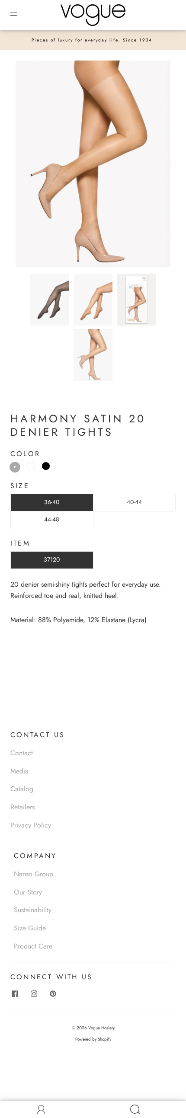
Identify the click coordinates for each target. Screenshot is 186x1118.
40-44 (134, 502)
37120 (52, 559)
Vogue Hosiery (101, 1028)
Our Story (28, 892)
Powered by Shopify (93, 1039)
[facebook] (14, 993)
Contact (21, 753)
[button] (31, 165)
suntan (15, 467)
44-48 (51, 519)
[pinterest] (52, 993)
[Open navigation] (19, 15)
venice (30, 466)
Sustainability (32, 910)
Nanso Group (33, 874)
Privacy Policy (30, 825)
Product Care (33, 946)
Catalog (21, 789)
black (46, 466)
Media (19, 771)
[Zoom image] (93, 165)
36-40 (51, 502)
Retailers (22, 807)
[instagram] (33, 993)
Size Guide (30, 928)
